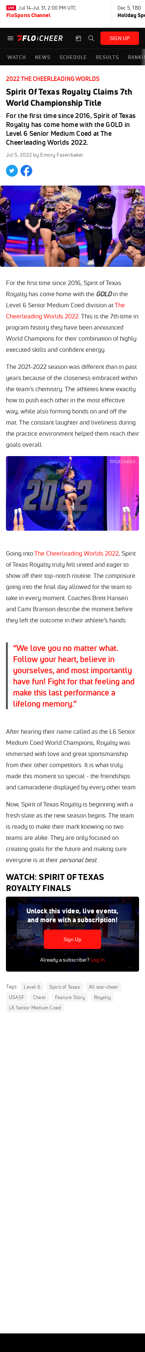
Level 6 (32, 987)
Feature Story (70, 997)
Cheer (39, 997)
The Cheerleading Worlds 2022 (76, 553)
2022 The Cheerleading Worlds (53, 78)
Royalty (102, 997)
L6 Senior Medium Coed (35, 1008)
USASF (16, 997)
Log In (97, 959)
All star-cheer (104, 987)
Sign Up (73, 939)
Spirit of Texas (64, 987)
